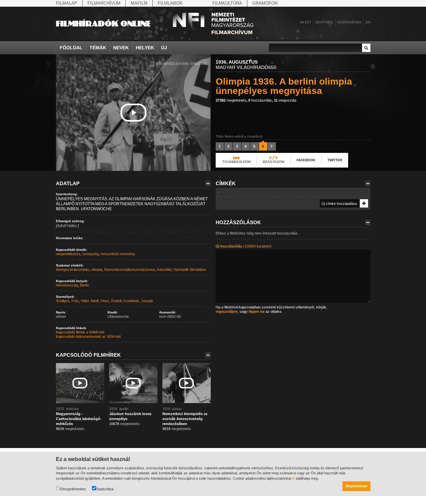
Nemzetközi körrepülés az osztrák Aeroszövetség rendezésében (185, 419)
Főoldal (71, 47)
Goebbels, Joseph (138, 301)
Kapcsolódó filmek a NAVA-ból (80, 332)
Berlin (84, 285)
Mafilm (139, 3)
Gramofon (265, 3)
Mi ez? (305, 22)
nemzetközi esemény (118, 254)
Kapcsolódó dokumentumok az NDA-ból (88, 336)
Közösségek (349, 22)
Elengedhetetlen (73, 489)
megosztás (285, 100)
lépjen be (257, 311)
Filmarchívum (104, 3)
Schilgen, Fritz (67, 301)
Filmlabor (170, 3)
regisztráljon (227, 311)
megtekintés (231, 100)
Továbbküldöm (236, 162)
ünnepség (91, 254)
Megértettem (356, 486)
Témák (98, 47)
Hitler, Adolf (90, 301)
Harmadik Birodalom (189, 269)
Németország (67, 285)
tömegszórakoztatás (72, 269)
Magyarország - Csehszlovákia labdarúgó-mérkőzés (79, 419)
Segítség (324, 22)
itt (293, 478)
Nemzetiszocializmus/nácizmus (129, 269)
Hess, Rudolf (111, 301)
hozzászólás (260, 100)
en (368, 22)
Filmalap (66, 3)
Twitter (334, 160)
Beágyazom (273, 162)
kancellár (164, 269)
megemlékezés (68, 254)
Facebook (306, 160)
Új (164, 47)
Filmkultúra (227, 3)
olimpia (96, 269)
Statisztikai (104, 489)
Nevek (121, 47)
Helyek (145, 47)
